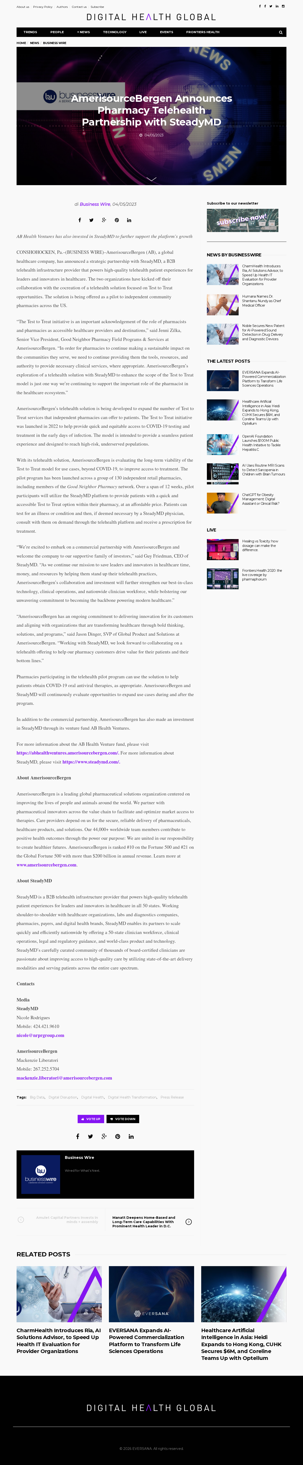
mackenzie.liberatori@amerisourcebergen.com (64, 1077)
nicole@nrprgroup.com (40, 1035)
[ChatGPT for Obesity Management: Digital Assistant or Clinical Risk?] (223, 503)
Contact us (79, 7)
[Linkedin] (277, 6)
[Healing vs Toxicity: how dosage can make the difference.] (223, 549)
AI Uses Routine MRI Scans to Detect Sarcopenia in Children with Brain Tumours (263, 469)
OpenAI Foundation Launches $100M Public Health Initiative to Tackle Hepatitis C (261, 443)
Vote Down (125, 1119)
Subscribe (97, 7)
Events (166, 32)
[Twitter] (270, 6)
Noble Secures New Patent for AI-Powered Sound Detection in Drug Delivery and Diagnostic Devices (263, 332)
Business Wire (95, 204)
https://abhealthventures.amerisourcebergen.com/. (68, 752)
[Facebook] (260, 6)
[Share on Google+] (104, 220)
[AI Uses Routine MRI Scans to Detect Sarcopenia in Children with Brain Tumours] (223, 473)
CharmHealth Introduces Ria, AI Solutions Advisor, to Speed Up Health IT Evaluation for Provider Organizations (262, 275)
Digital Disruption (63, 1097)
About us (23, 7)
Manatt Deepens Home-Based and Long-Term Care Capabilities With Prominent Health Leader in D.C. (143, 1221)
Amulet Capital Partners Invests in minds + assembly (67, 1219)
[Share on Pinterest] (116, 220)
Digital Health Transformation (132, 1097)
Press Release (172, 1097)
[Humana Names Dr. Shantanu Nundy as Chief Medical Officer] (223, 304)
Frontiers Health (202, 32)
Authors (62, 7)
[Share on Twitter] (91, 220)
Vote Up (93, 1119)
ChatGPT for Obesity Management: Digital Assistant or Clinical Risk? (260, 499)
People (57, 32)
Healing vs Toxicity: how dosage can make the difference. (260, 545)
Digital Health (92, 1097)
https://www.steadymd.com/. (91, 761)
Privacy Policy (43, 7)
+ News (83, 32)
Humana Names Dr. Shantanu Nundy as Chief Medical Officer (261, 300)
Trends (30, 32)
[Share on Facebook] (79, 220)
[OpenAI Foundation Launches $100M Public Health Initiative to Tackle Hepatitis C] (223, 444)
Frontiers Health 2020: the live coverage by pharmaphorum (262, 574)
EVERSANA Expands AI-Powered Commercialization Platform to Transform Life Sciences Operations (264, 379)
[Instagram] (283, 6)
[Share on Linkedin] (129, 220)
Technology (114, 32)
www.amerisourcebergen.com (46, 864)
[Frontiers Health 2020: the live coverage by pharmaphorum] (223, 579)
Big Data (37, 1097)
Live (143, 32)
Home (21, 43)
